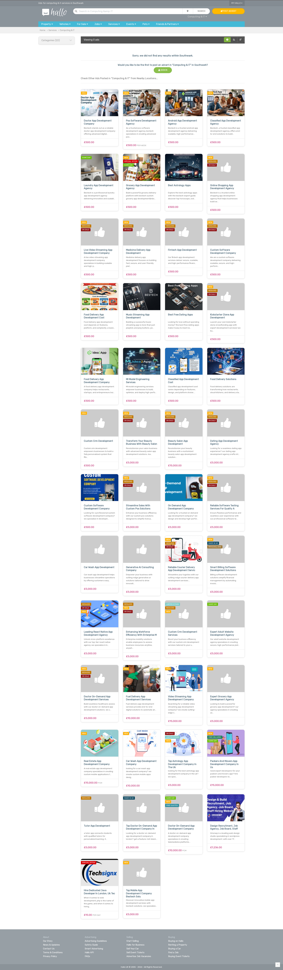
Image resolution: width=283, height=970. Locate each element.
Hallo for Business (135, 944)
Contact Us (49, 948)
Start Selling (132, 941)
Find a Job (173, 952)
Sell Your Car (132, 948)
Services (52, 30)
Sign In (163, 70)
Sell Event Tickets (135, 952)
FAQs (87, 956)
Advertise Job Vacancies (138, 956)
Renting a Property (177, 944)
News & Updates (51, 944)
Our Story (47, 941)
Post (229, 11)
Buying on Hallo (175, 941)
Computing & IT (67, 30)
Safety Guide (91, 944)
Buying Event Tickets (179, 956)
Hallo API (89, 952)
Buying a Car (174, 948)
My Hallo (236, 3)
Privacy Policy (50, 956)
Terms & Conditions (53, 952)
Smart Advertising (94, 948)
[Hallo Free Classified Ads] (54, 12)
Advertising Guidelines (96, 941)
